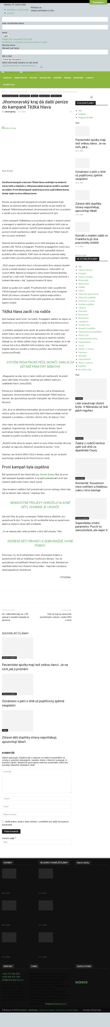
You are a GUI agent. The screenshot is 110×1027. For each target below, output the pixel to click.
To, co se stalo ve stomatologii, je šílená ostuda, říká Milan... (53, 949)
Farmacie (82, 352)
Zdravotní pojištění (9, 658)
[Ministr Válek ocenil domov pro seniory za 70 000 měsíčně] (55, 905)
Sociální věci (45, 78)
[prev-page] (3, 748)
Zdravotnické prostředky (90, 332)
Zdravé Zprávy (47, 474)
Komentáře (83, 280)
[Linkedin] (48, 118)
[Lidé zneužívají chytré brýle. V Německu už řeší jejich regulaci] (91, 389)
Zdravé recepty (85, 277)
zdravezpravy (10, 112)
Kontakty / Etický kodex (18, 9)
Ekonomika (83, 318)
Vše (80, 110)
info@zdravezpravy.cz (12, 980)
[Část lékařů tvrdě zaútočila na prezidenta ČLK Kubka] (55, 874)
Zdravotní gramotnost (18, 92)
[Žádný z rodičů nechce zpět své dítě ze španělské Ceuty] (91, 429)
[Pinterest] (35, 118)
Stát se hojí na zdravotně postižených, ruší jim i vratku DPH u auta (55, 617)
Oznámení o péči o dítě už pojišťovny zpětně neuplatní (90, 175)
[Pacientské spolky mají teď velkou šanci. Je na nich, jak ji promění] (36, 648)
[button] (104, 75)
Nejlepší (82, 114)
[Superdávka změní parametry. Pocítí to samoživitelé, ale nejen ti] (91, 508)
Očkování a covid (86, 301)
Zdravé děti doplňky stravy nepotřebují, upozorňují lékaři (88, 207)
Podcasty (82, 311)
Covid (81, 345)
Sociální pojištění (86, 304)
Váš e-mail (7, 56)
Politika (33, 78)
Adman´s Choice (86, 349)
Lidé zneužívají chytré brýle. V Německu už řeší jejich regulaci (91, 407)
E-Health (89, 78)
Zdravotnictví (20, 78)
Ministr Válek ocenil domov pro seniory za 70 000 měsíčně (55, 917)
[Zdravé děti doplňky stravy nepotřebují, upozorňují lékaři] (36, 721)
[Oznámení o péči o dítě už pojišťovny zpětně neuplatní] (36, 684)
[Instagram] (36, 4)
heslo (4, 32)
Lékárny (82, 307)
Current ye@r (9, 838)
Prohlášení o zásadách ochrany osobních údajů (24, 42)
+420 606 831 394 (11, 977)
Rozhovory (78, 78)
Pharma (67, 78)
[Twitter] (38, 4)
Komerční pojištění (86, 328)
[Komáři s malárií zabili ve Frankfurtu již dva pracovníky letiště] (91, 227)
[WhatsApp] (42, 118)
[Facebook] (34, 4)
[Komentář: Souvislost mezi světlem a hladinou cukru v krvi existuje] (91, 469)
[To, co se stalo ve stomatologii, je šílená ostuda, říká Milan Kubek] (55, 937)
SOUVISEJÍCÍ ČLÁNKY (15, 633)
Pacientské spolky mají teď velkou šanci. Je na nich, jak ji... (90, 143)
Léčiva (5, 730)
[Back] (41, 4)
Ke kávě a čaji (56, 96)
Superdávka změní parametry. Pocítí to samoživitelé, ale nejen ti (91, 526)
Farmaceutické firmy (88, 338)
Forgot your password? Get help (17, 39)
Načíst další (80, 255)
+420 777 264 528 (11, 974)
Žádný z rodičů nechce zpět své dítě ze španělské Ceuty (90, 446)
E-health (82, 273)
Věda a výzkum (85, 362)
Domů (4, 92)
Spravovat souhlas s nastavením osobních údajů (59, 1010)
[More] (55, 118)
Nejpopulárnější (85, 117)
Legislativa (83, 321)
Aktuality (7, 78)
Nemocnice (83, 283)
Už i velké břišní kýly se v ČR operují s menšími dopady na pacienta (15, 617)
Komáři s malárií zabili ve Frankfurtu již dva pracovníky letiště (91, 239)
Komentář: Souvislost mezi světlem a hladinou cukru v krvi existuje (91, 486)
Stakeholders (24, 96)
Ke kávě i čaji (9, 85)
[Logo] (11, 73)
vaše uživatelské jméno (13, 23)
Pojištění (57, 78)
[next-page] (4, 748)
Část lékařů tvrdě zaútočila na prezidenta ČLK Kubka (54, 885)
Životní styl (83, 335)
